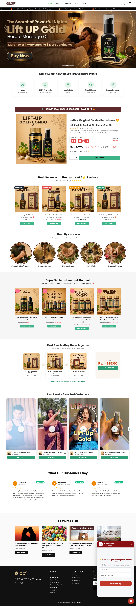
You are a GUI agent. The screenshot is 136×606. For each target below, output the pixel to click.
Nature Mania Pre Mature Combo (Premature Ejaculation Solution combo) (54, 320)
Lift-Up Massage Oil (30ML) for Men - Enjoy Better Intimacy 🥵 (115, 452)
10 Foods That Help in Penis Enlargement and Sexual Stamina (52, 545)
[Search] (121, 3)
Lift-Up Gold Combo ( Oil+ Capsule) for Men (91, 125)
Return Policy (54, 580)
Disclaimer (53, 587)
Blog (76, 3)
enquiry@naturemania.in (25, 583)
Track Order (67, 3)
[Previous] (6, 429)
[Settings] (124, 3)
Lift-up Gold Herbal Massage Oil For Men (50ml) (22, 452)
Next (133, 39)
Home (50, 3)
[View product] (34, 453)
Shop (57, 3)
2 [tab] (65, 65)
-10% (72, 291)
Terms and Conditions (57, 585)
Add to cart (27, 223)
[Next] (130, 429)
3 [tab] (67, 65)
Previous (3, 39)
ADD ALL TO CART (107, 368)
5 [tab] (70, 65)
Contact (84, 3)
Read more (21, 552)
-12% (17, 291)
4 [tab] (68, 65)
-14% (99, 291)
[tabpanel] (68, 39)
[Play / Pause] (21, 429)
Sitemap (52, 592)
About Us (53, 575)
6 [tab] (72, 65)
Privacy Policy (54, 577)
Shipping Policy (55, 582)
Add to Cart (21, 457)
